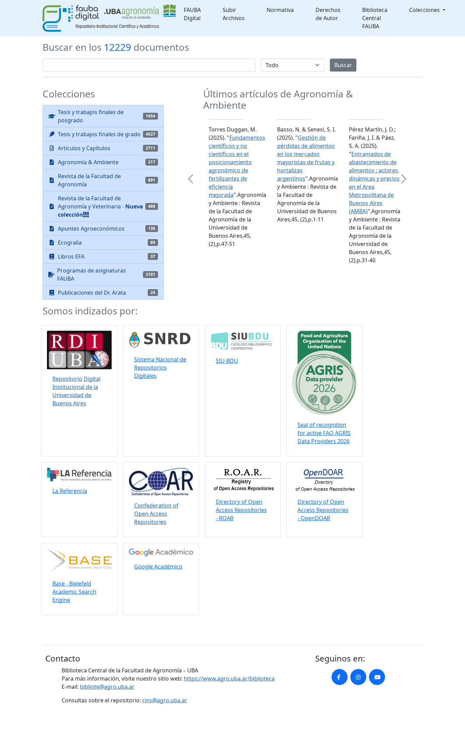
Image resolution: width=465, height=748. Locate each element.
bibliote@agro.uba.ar (107, 686)
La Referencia (69, 491)
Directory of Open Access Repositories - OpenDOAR (323, 510)
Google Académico (158, 566)
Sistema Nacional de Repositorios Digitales (160, 367)
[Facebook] (340, 677)
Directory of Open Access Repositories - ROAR (241, 510)
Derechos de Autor (328, 14)
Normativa (280, 10)
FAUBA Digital (192, 14)
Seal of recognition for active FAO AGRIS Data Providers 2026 (324, 433)
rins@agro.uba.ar (164, 700)
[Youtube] (377, 677)
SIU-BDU (227, 360)
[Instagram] (358, 677)
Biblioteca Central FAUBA (374, 18)
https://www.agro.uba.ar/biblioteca (229, 678)
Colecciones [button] (425, 10)
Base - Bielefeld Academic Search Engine (74, 592)
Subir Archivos (234, 14)
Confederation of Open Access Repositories (156, 514)
